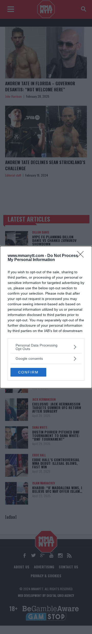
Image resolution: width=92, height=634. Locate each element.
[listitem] (46, 347)
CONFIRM (28, 372)
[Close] (82, 256)
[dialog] (46, 317)
